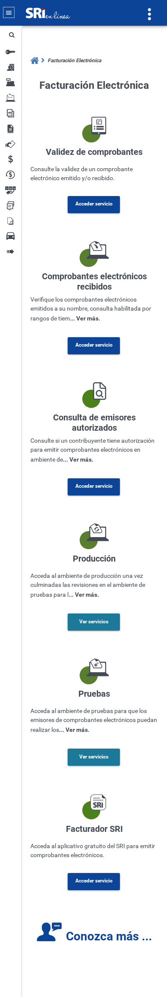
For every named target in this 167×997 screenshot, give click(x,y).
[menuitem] (73, 60)
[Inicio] (35, 60)
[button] (11, 34)
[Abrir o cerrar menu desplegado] (9, 12)
